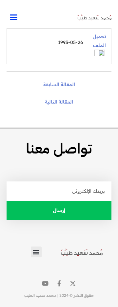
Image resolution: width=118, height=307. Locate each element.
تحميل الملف (99, 40)
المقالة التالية (59, 102)
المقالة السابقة (59, 84)
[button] (13, 17)
